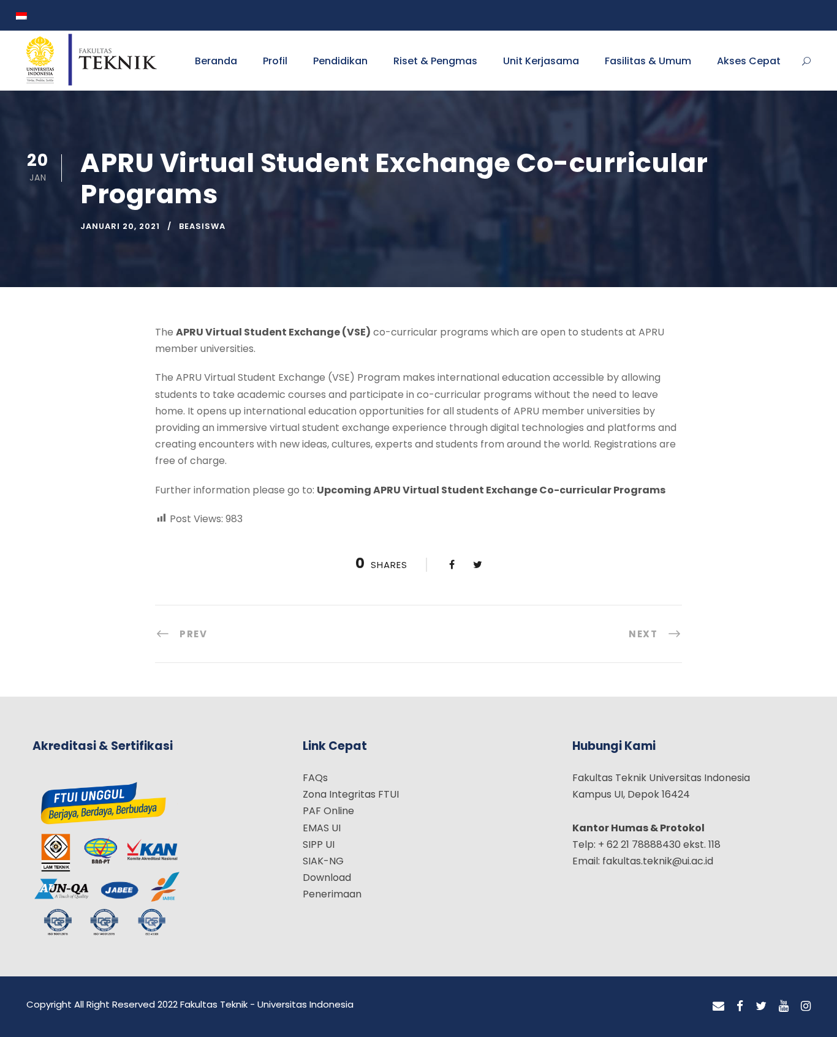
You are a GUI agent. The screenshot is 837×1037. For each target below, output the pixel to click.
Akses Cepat (749, 61)
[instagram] (806, 1006)
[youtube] (784, 1006)
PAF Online (328, 811)
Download (327, 877)
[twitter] (761, 1006)
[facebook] (740, 1006)
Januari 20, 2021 (120, 226)
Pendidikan (340, 61)
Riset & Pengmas (435, 61)
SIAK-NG (323, 861)
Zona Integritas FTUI (351, 794)
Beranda (216, 61)
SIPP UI (319, 844)
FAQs (315, 778)
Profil (275, 61)
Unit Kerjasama (541, 61)
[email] (718, 1006)
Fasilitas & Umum (648, 61)
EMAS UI (322, 828)
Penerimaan (332, 894)
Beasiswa (202, 226)
